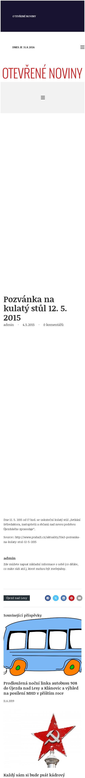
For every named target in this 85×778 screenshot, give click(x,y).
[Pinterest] (72, 598)
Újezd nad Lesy (16, 598)
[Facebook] (48, 598)
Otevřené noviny (24, 16)
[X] (56, 598)
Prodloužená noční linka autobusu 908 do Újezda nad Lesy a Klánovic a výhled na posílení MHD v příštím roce (41, 688)
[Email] (79, 598)
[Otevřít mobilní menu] (82, 47)
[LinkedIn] (64, 598)
